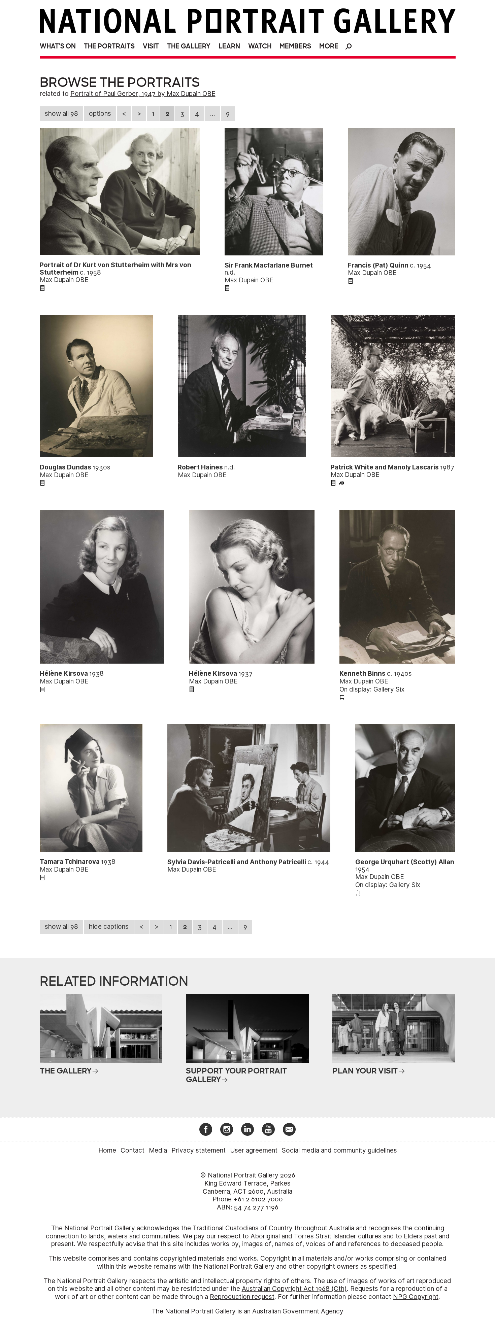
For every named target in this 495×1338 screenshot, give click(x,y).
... (212, 113)
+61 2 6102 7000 (258, 1199)
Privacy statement (198, 1150)
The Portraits (109, 46)
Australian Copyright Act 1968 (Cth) (294, 1289)
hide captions (109, 926)
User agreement (253, 1150)
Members (295, 46)
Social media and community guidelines (339, 1150)
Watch (259, 46)
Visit (151, 46)
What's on (58, 46)
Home (107, 1150)
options (100, 113)
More (328, 46)
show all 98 (61, 113)
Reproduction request (242, 1297)
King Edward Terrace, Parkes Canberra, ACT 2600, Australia (247, 1187)
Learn (229, 46)
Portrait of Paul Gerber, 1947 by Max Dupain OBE (143, 94)
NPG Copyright (415, 1297)
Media (158, 1150)
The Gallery (188, 46)
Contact (132, 1150)
